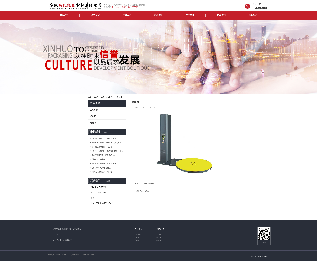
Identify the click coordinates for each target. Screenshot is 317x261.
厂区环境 (189, 15)
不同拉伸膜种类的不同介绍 (102, 172)
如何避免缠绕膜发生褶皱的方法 (104, 164)
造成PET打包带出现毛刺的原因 (104, 155)
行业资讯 (159, 237)
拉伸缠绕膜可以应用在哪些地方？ (105, 138)
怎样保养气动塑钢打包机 (101, 168)
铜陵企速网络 (262, 257)
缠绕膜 (93, 123)
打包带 (93, 116)
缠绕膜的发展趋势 (98, 159)
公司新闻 (159, 234)
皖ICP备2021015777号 (87, 255)
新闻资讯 (221, 15)
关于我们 (95, 15)
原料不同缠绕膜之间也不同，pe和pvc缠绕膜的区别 (108, 143)
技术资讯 (159, 240)
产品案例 (158, 15)
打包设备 (118, 97)
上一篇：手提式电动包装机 (143, 184)
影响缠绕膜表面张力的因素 (102, 147)
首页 (103, 97)
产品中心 (127, 15)
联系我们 (253, 15)
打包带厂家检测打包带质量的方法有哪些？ (108, 151)
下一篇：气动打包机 (141, 191)
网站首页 (64, 15)
